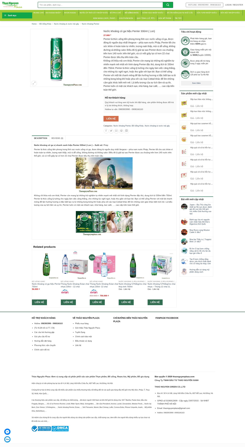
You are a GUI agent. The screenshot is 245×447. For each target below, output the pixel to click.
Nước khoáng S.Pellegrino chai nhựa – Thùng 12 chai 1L (161, 285)
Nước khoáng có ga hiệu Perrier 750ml (46, 285)
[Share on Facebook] (106, 131)
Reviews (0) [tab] (57, 138)
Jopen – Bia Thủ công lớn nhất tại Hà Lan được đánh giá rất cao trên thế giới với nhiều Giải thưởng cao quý (201, 209)
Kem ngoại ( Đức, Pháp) (104, 18)
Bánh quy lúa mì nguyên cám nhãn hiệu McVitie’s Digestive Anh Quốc (200, 222)
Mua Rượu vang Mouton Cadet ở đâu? (200, 231)
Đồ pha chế (115, 13)
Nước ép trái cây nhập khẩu (94, 13)
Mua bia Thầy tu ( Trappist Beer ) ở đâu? (200, 240)
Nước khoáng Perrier (90, 24)
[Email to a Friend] (116, 131)
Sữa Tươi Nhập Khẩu (207, 13)
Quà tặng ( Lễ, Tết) (146, 18)
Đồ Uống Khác (132, 13)
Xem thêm (196, 83)
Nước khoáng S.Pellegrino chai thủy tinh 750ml (132, 285)
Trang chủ (38, 13)
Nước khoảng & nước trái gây (66, 24)
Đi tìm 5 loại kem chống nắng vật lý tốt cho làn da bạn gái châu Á (200, 251)
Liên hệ (111, 118)
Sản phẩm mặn (126, 18)
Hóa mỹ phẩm (164, 18)
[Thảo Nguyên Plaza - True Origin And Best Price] (17, 5)
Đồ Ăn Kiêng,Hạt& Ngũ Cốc (180, 13)
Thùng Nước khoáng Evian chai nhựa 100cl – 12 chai (75, 285)
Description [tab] (40, 138)
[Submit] (168, 5)
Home (34, 24)
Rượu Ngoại (70, 13)
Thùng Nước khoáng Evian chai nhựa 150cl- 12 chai (104, 285)
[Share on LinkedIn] (126, 131)
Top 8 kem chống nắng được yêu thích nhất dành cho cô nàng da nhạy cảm (200, 261)
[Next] (175, 278)
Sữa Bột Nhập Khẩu (230, 13)
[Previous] (33, 278)
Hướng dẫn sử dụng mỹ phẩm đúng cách (199, 271)
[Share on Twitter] (111, 131)
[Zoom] (34, 83)
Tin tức (178, 18)
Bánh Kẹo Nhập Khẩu (152, 13)
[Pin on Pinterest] (121, 131)
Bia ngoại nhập (53, 13)
